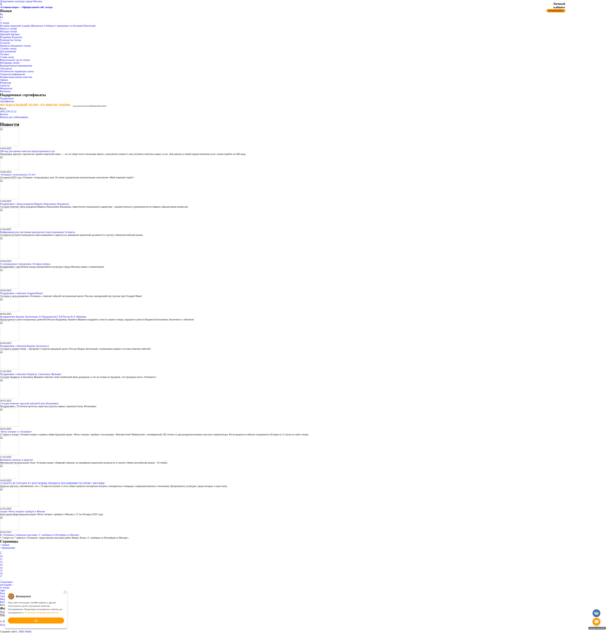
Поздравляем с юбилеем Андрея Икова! (21, 293)
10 (1, 556)
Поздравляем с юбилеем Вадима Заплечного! (24, 346)
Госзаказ (4, 54)
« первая (4, 545)
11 (1, 559)
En (1, 17)
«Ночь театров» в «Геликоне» (16, 431)
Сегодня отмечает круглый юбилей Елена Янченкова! (29, 403)
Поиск (4, 612)
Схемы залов (7, 57)
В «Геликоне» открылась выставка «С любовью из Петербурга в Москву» (40, 535)
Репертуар (5, 82)
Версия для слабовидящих (14, 117)
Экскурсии (6, 68)
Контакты (5, 91)
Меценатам (6, 88)
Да (36, 620)
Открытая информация (12, 74)
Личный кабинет (555, 11)
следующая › (6, 582)
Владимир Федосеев (11, 37)
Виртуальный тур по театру (15, 60)
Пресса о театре (8, 28)
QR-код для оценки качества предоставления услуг (27, 151)
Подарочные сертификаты (7, 100)
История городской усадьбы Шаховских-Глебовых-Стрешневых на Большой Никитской (47, 25)
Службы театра (8, 48)
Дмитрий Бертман (10, 34)
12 (1, 562)
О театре (4, 23)
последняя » (6, 584)
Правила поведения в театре (15, 45)
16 (1, 573)
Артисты (5, 85)
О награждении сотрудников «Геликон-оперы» (25, 264)
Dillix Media (25, 631)
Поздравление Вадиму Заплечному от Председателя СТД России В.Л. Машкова (43, 316)
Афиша (4, 80)
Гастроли (5, 42)
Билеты (4, 114)
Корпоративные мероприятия (16, 65)
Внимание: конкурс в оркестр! (16, 459)
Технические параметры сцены (17, 71)
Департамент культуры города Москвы (21, 1)
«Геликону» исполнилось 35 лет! (17, 174)
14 (1, 567)
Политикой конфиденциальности (42, 612)
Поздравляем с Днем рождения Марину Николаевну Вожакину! (34, 204)
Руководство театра (10, 40)
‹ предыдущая (7, 547)
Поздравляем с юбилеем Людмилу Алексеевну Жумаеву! (30, 374)
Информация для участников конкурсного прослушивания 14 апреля (37, 232)
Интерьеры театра (9, 62)
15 (1, 570)
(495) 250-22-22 (8, 111)
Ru (1, 14)
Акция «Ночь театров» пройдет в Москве (22, 511)
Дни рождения (8, 51)
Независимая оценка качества (16, 77)
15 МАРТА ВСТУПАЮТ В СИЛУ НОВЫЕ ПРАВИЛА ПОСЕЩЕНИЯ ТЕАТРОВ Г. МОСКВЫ (52, 483)
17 (1, 576)
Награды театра (8, 31)
